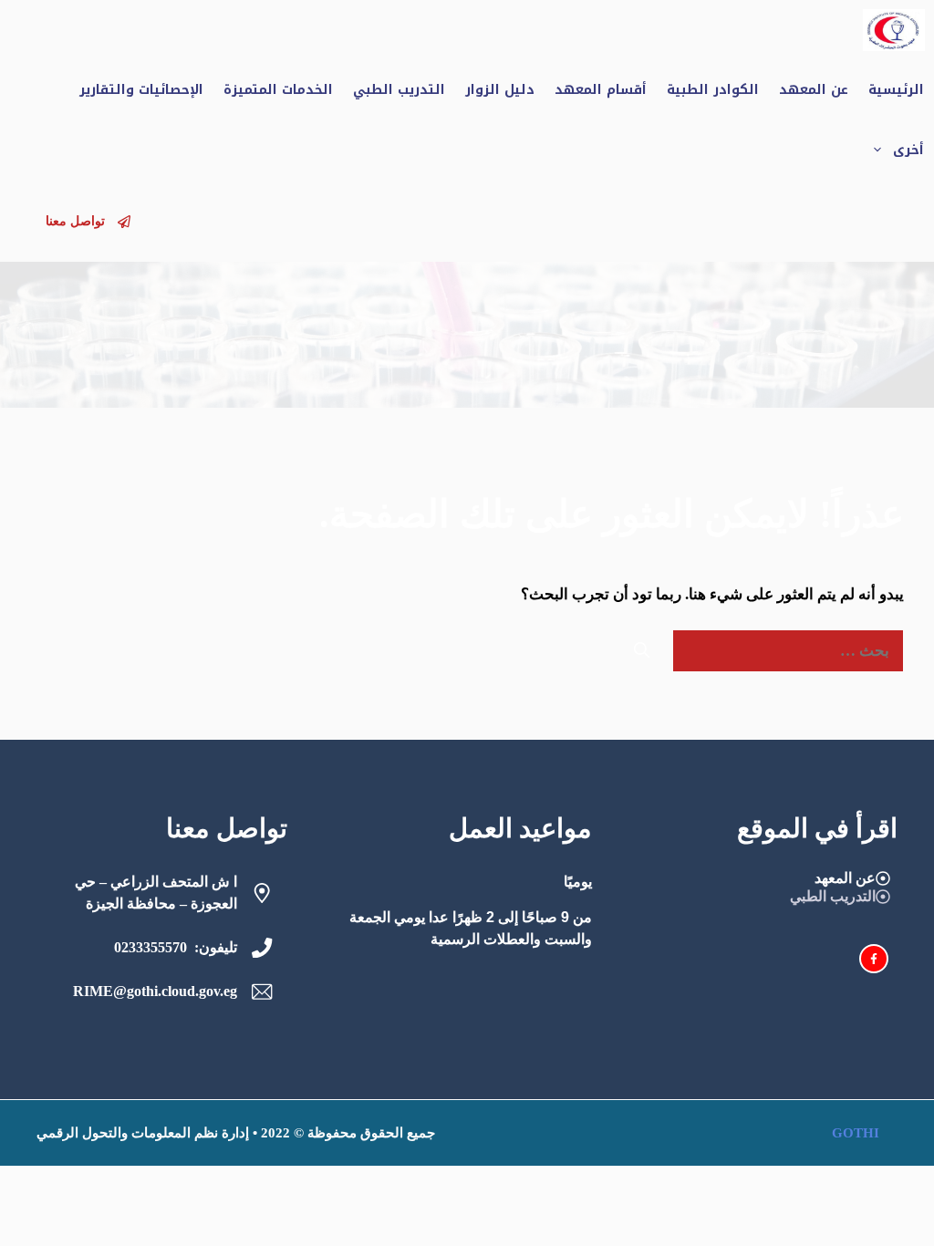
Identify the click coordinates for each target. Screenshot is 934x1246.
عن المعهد (813, 90)
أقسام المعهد (601, 90)
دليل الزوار (499, 90)
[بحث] (642, 651)
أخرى (908, 150)
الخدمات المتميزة (278, 90)
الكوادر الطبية (713, 90)
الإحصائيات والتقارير (141, 90)
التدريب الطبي (399, 90)
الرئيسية (896, 90)
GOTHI (855, 1133)
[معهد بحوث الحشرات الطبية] (894, 30)
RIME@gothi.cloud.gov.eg (155, 991)
